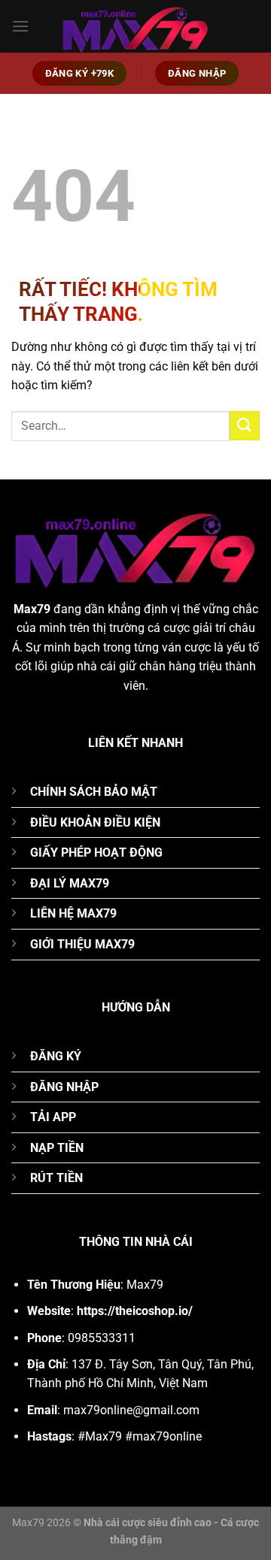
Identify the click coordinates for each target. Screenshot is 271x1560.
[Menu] (20, 26)
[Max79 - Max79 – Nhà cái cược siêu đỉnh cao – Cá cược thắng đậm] (135, 26)
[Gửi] (245, 425)
